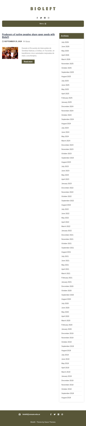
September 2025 (67, 72)
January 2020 (66, 329)
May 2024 (65, 136)
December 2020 (67, 286)
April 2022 (65, 222)
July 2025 (65, 81)
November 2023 (67, 149)
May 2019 (65, 363)
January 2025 (66, 102)
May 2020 (65, 312)
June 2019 (65, 359)
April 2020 (65, 316)
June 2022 (65, 213)
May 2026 (65, 51)
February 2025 (66, 98)
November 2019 (67, 338)
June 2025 (65, 85)
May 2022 (65, 218)
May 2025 (65, 89)
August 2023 (66, 162)
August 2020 (66, 299)
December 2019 (67, 333)
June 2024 (65, 132)
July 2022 (65, 209)
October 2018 (66, 389)
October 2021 (66, 243)
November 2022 (67, 192)
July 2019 (65, 355)
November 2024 (67, 111)
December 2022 (67, 188)
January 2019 (66, 376)
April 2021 (65, 269)
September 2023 (67, 158)
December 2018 (67, 380)
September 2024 (67, 119)
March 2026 (65, 59)
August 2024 (66, 123)
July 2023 (65, 166)
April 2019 (65, 368)
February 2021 (66, 278)
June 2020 (65, 308)
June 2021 (65, 261)
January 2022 (66, 231)
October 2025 (66, 68)
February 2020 (66, 325)
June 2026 (65, 46)
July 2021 (65, 256)
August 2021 (66, 252)
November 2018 (67, 385)
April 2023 (65, 179)
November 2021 (67, 239)
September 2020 (67, 295)
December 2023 (67, 145)
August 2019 (66, 350)
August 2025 (66, 76)
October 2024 (66, 115)
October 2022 (66, 196)
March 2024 (65, 141)
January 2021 (66, 282)
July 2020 (65, 303)
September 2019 (67, 346)
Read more (28, 61)
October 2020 (66, 290)
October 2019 (66, 342)
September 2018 (67, 393)
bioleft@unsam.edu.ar (31, 414)
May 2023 (65, 175)
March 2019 (65, 372)
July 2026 (65, 42)
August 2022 (66, 205)
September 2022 (67, 201)
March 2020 (65, 320)
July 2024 (65, 128)
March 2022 (65, 226)
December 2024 (67, 106)
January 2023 (66, 183)
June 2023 (65, 171)
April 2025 (65, 94)
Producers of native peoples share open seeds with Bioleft (28, 36)
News (28, 41)
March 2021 (65, 273)
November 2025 (67, 64)
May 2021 (65, 265)
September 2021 (67, 248)
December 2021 (67, 235)
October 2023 (66, 153)
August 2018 (66, 398)
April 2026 (65, 55)
